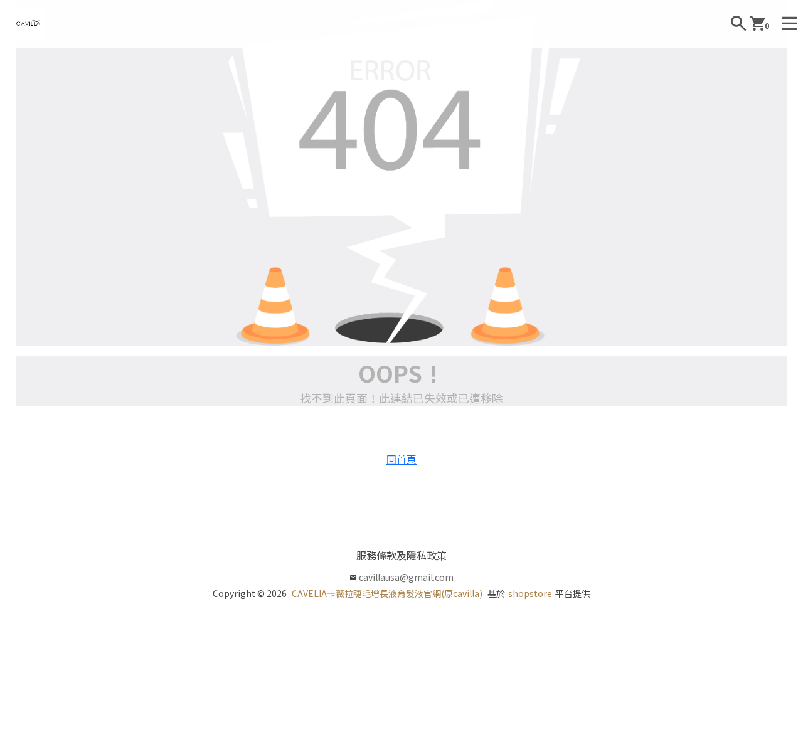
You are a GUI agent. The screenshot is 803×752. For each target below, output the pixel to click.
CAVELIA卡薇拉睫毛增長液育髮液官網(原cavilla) (387, 593)
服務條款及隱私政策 (401, 555)
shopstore (530, 593)
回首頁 (401, 459)
